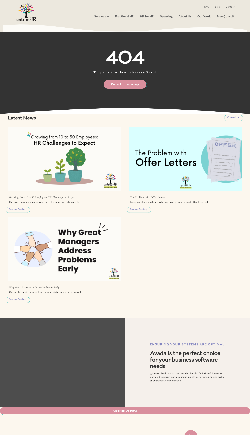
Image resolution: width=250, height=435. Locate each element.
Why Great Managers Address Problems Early (34, 287)
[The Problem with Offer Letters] (185, 159)
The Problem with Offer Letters (147, 197)
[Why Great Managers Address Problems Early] (64, 249)
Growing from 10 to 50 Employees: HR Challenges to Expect (42, 197)
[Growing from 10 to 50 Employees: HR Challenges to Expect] (64, 159)
